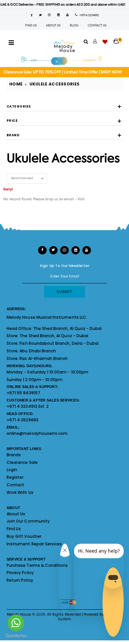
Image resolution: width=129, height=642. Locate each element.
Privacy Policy (20, 572)
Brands (14, 455)
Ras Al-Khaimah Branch (43, 358)
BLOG (74, 25)
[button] (117, 39)
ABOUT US (53, 25)
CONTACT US (97, 25)
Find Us (14, 528)
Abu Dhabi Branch (38, 351)
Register (15, 477)
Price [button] (12, 121)
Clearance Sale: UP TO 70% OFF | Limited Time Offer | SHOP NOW (63, 72)
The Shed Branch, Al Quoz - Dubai (67, 328)
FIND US (31, 25)
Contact (15, 485)
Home (15, 84)
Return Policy (20, 580)
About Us (16, 514)
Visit (81, 199)
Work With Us (20, 492)
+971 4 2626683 (22, 420)
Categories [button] (19, 107)
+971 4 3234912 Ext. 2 (28, 406)
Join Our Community (28, 521)
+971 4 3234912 (88, 15)
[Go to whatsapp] (16, 623)
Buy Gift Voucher (24, 536)
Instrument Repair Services (34, 544)
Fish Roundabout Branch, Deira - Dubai (59, 343)
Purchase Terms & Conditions (37, 565)
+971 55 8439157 (23, 393)
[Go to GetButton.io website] (15, 635)
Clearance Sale (22, 462)
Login (12, 469)
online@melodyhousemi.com (37, 433)
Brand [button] (13, 135)
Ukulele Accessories (54, 84)
